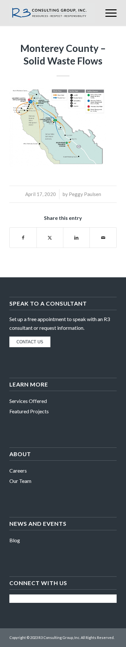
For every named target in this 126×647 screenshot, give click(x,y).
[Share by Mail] (103, 238)
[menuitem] (108, 13)
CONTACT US (29, 341)
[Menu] (108, 13)
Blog (14, 540)
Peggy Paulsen (85, 194)
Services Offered (28, 401)
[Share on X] (50, 238)
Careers (18, 470)
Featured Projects (29, 411)
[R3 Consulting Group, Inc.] (52, 13)
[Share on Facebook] (23, 238)
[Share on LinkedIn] (76, 238)
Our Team (20, 481)
